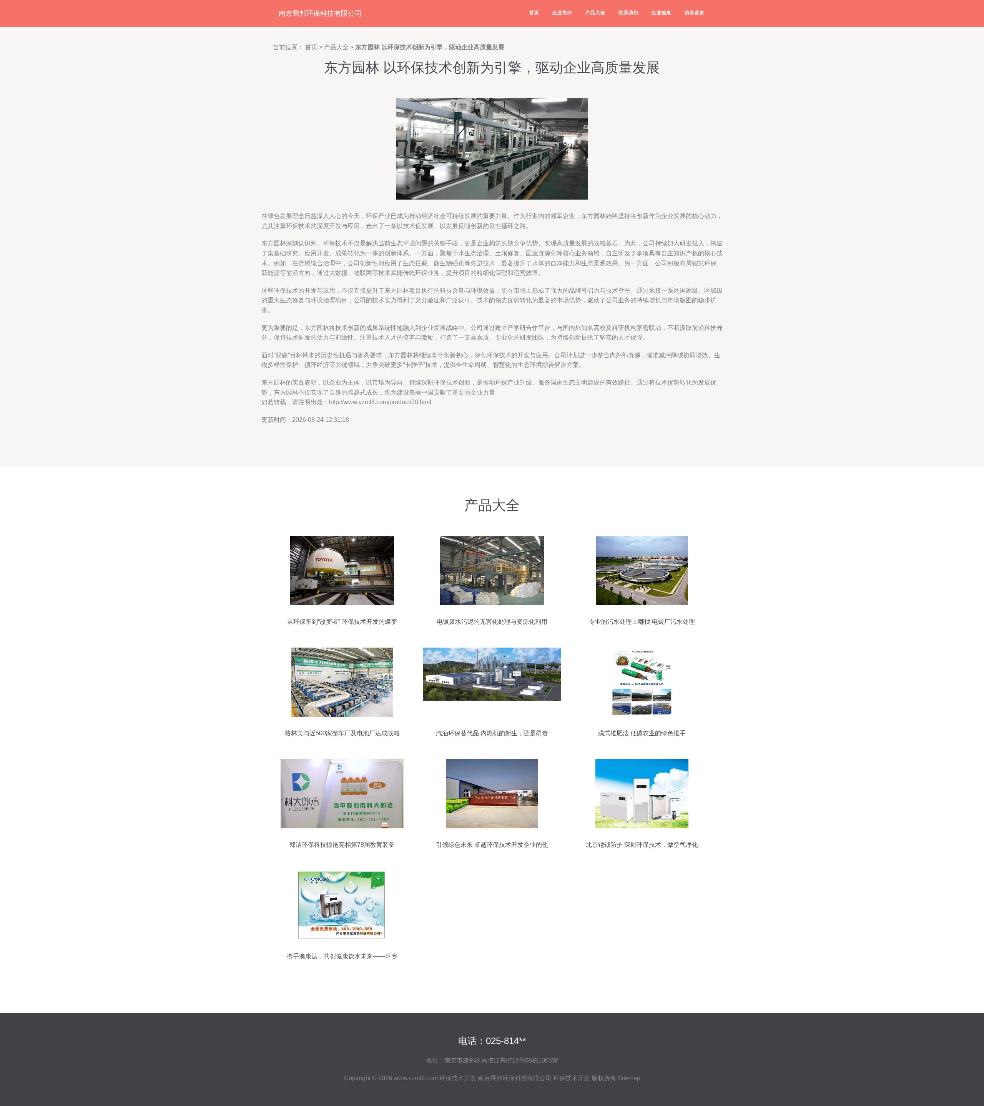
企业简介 (562, 12)
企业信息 (662, 12)
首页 (534, 12)
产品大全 (595, 12)
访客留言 (695, 12)
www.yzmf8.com (416, 1078)
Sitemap (629, 1078)
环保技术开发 (457, 1078)
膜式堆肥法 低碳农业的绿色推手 (642, 733)
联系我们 (628, 12)
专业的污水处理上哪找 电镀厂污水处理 (642, 621)
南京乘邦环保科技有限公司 (320, 13)
